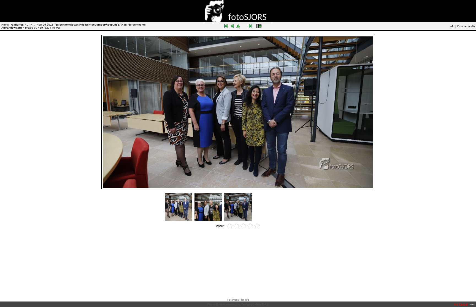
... (28, 24)
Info (452, 26)
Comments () (466, 26)
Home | (5, 24)
